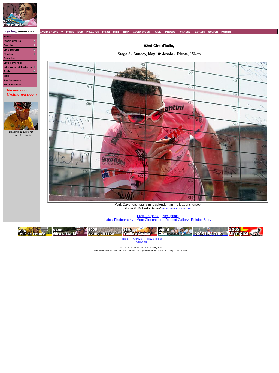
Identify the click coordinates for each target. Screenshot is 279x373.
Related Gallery (177, 220)
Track (157, 31)
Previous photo (148, 216)
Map (6, 75)
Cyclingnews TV (51, 31)
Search (213, 31)
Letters (200, 31)
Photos (170, 31)
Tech (79, 31)
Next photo (171, 216)
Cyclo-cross (141, 31)
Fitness (185, 31)
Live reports (12, 49)
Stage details (12, 40)
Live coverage (13, 62)
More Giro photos (149, 220)
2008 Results (12, 84)
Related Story (201, 220)
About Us (141, 241)
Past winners (12, 80)
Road (106, 31)
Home (7, 36)
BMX (126, 31)
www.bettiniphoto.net (176, 208)
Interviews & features (18, 67)
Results (9, 45)
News (70, 31)
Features (92, 31)
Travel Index (154, 238)
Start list (9, 58)
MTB (116, 31)
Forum (226, 31)
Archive (137, 238)
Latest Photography (118, 220)
